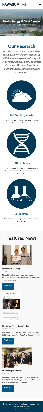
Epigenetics (21, 213)
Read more (8, 285)
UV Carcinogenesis (21, 115)
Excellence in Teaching (11, 269)
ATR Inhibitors (21, 163)
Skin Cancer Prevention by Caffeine (16, 326)
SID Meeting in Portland (11, 371)
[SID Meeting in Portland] (17, 357)
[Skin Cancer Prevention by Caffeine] (11, 307)
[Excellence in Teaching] (17, 255)
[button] (40, 4)
